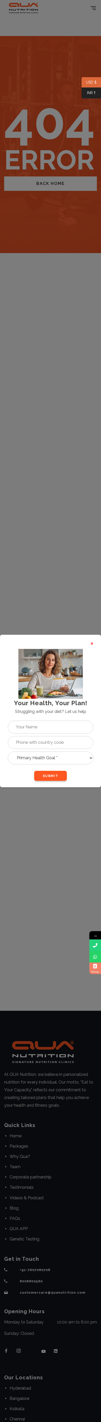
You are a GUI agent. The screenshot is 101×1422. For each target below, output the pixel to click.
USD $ (89, 82)
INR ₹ (89, 93)
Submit (50, 776)
